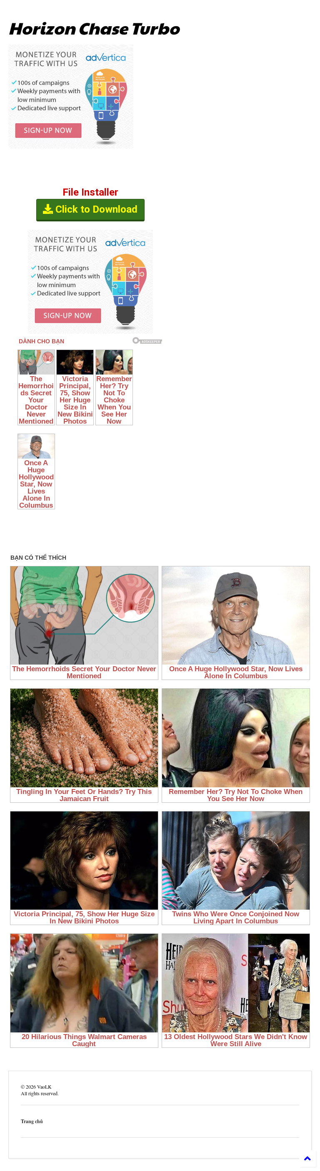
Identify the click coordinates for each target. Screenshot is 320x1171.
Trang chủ (32, 1121)
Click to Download (95, 209)
